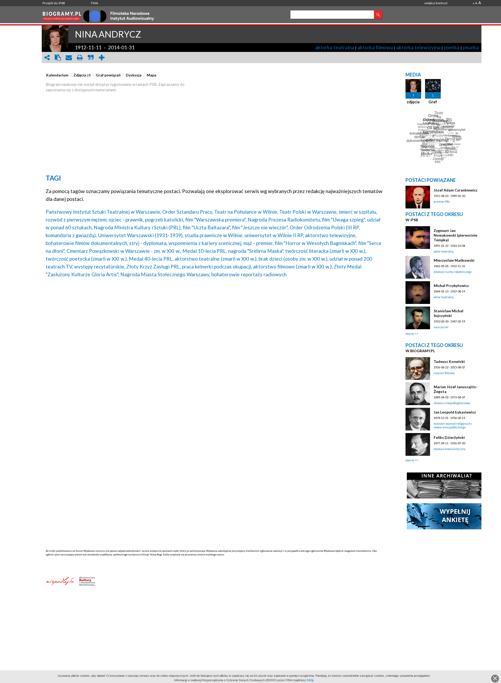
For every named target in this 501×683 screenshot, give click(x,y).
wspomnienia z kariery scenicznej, (205, 243)
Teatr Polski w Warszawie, (308, 212)
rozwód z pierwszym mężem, (77, 220)
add (101, 57)
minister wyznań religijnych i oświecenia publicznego (453, 425)
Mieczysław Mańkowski (454, 260)
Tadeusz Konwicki (449, 361)
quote (90, 57)
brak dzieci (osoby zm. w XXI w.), (294, 259)
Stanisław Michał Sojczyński (448, 313)
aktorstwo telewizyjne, (330, 235)
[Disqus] (215, 348)
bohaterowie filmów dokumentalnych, (87, 243)
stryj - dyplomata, (148, 243)
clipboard (58, 57)
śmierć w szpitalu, (358, 212)
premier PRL (442, 201)
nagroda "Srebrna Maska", (256, 251)
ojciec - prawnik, (126, 220)
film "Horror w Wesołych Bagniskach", (316, 243)
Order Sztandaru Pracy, (187, 212)
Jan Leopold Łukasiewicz (455, 412)
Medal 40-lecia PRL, (151, 259)
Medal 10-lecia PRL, (204, 251)
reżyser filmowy (444, 373)
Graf (432, 101)
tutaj (310, 680)
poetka (452, 47)
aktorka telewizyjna (418, 47)
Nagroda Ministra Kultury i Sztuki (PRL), (138, 227)
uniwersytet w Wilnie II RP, (274, 235)
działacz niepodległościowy (452, 403)
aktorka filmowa (375, 47)
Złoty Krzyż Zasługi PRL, (153, 266)
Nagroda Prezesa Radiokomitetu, (284, 220)
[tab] (58, 75)
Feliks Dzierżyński (449, 437)
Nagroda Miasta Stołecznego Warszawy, (165, 274)
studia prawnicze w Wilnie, (214, 235)
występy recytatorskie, (99, 266)
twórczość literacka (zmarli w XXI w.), (325, 251)
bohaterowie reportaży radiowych (249, 274)
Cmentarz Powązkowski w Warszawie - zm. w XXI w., (124, 251)
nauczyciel (441, 327)
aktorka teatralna (334, 47)
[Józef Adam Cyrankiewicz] (417, 197)
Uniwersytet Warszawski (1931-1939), (141, 235)
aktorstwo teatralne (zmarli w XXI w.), (216, 259)
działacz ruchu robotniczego (453, 271)
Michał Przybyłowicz (451, 285)
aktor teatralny (444, 251)
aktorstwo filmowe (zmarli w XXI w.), (293, 266)
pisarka (471, 47)
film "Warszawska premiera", (216, 220)
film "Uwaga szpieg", (344, 220)
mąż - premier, (258, 243)
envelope (68, 57)
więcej (409, 333)
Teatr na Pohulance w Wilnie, (246, 212)
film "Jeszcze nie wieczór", (260, 227)
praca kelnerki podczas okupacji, (217, 266)
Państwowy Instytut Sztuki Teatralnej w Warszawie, (103, 212)
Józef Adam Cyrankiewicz (456, 190)
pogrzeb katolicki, (164, 220)
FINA (94, 3)
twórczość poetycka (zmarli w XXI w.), (87, 259)
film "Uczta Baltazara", (207, 227)
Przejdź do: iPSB (54, 3)
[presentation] (57, 75)
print (79, 57)
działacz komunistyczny (450, 449)
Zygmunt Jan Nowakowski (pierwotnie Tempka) (455, 235)
